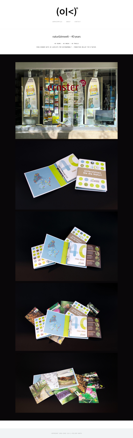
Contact (77, 22)
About (68, 22)
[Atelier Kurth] (66, 18)
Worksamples (57, 22)
